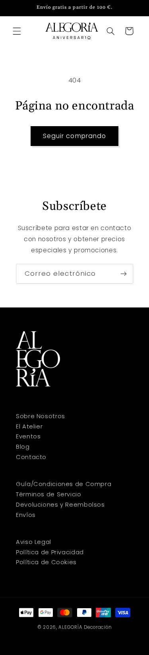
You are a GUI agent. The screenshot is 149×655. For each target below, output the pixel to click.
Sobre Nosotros (40, 416)
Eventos (28, 436)
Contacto (31, 457)
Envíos (26, 515)
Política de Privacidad (50, 552)
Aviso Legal (33, 542)
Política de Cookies (46, 562)
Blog (23, 447)
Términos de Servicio (48, 494)
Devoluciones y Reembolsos (60, 505)
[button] (17, 31)
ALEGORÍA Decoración (85, 627)
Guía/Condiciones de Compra (63, 484)
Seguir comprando (74, 135)
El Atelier (29, 426)
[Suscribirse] (123, 273)
